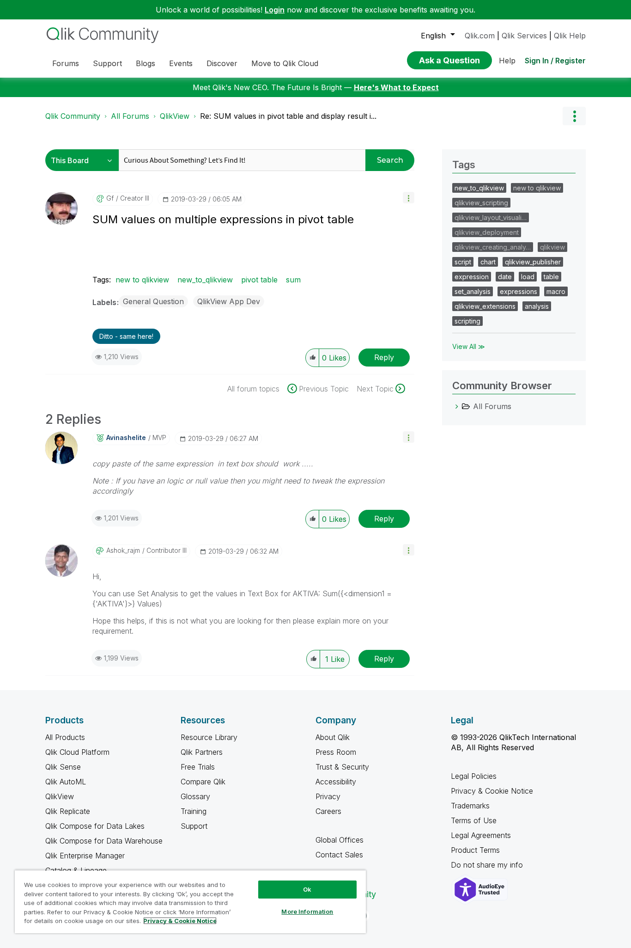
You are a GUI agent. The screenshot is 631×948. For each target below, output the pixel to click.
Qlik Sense (63, 766)
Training (193, 811)
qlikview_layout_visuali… (491, 217)
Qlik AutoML (65, 781)
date (505, 277)
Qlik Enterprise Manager (85, 855)
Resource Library (209, 737)
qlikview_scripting (481, 203)
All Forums (130, 116)
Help (507, 60)
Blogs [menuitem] (145, 63)
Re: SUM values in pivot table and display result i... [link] (288, 116)
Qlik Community (72, 116)
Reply (384, 357)
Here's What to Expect (396, 87)
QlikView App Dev (228, 301)
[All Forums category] (456, 406)
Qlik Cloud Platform (77, 752)
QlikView (174, 116)
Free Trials (198, 766)
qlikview (552, 247)
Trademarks (470, 805)
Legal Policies (474, 776)
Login (275, 9)
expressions (518, 291)
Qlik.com (480, 35)
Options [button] (574, 116)
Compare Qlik (203, 781)
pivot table (259, 279)
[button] (408, 197)
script (463, 262)
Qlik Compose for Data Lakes (95, 826)
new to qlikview (142, 279)
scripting (467, 321)
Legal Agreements (481, 835)
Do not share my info (488, 864)
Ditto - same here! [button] (126, 336)
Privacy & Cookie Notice (492, 790)
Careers (328, 811)
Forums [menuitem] (65, 63)
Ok (307, 889)
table (551, 277)
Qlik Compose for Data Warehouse (104, 840)
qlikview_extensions (485, 306)
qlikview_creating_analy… (493, 247)
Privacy (328, 796)
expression (472, 277)
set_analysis (473, 291)
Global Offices (340, 839)
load (527, 277)
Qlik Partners (202, 752)
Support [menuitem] (107, 63)
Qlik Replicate (67, 811)
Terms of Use (474, 820)
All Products (65, 737)
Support (194, 826)
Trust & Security (342, 766)
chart (488, 262)
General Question (153, 301)
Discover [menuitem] (221, 63)
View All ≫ (468, 346)
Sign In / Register (555, 60)
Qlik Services (524, 35)
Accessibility (336, 781)
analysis (537, 306)
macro (555, 291)
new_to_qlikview (205, 279)
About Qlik (333, 737)
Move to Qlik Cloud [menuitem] (284, 63)
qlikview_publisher (533, 262)
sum (293, 279)
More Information (307, 911)
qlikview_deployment (487, 232)
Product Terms (475, 850)
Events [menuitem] (181, 63)
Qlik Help (570, 35)
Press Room (336, 752)
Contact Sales (339, 854)
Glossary (195, 796)
